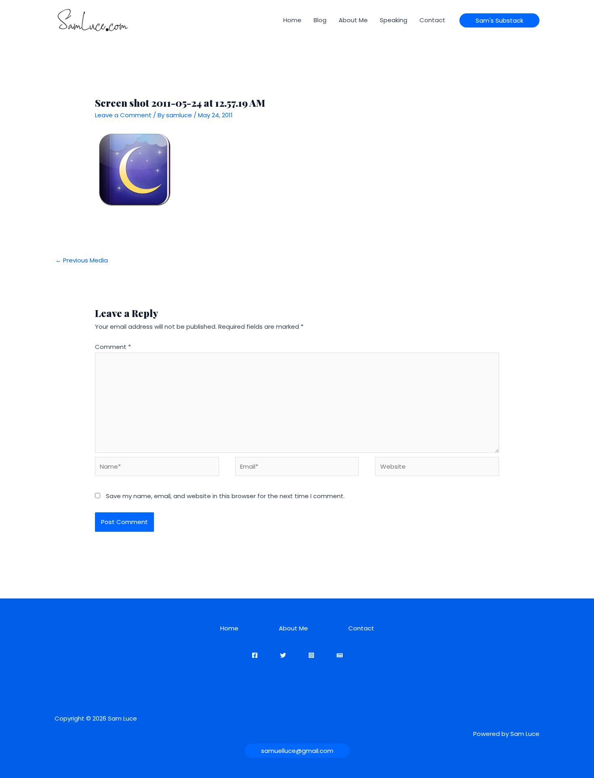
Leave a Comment (123, 115)
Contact (432, 20)
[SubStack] (340, 655)
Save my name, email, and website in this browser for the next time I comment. (225, 496)
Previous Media (81, 260)
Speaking (393, 20)
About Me (353, 20)
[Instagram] (311, 655)
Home (292, 20)
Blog (320, 20)
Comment (113, 346)
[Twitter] (283, 655)
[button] (499, 20)
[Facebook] (255, 655)
